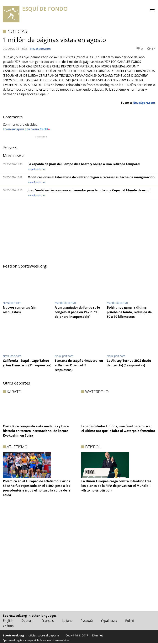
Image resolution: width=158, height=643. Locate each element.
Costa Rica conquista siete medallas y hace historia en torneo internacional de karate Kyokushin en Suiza (36, 431)
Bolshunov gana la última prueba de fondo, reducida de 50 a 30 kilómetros (129, 312)
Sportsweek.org (13, 635)
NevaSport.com (40, 48)
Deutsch (27, 621)
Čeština (8, 626)
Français (48, 621)
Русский (87, 621)
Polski (129, 621)
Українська (109, 621)
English (8, 621)
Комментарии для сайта (26, 129)
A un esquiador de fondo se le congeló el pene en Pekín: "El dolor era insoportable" (77, 312)
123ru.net (96, 635)
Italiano (67, 621)
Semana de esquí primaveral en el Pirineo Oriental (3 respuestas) (79, 365)
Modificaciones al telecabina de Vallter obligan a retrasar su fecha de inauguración (91, 177)
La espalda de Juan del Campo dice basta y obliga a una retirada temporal (84, 164)
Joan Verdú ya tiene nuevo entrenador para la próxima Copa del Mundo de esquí (89, 190)
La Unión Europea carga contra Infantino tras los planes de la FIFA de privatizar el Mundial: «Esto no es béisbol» (116, 485)
